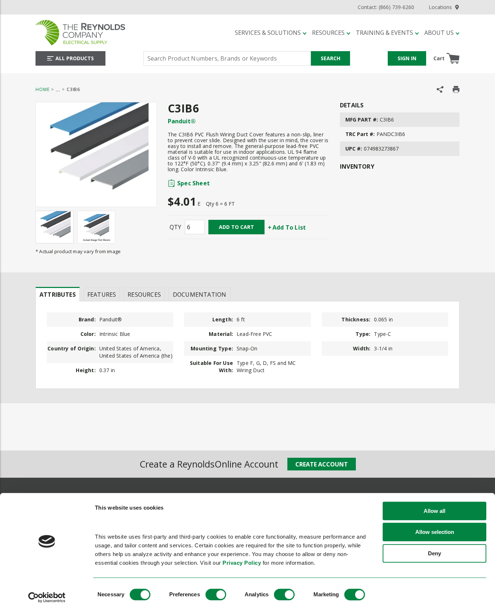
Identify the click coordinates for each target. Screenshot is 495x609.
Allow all (434, 511)
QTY (175, 227)
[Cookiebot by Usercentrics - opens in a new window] (47, 597)
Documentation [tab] (199, 294)
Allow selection (434, 532)
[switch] (215, 594)
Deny (434, 553)
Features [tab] (101, 294)
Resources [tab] (144, 294)
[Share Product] (440, 89)
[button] (271, 33)
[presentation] (58, 294)
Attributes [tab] (57, 294)
